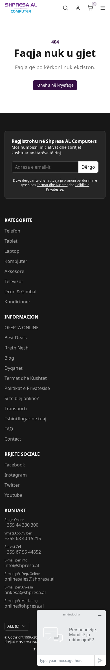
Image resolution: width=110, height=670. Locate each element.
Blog (9, 358)
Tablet (11, 241)
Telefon (12, 231)
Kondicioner (17, 302)
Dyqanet (14, 368)
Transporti (16, 408)
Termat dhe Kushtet (52, 184)
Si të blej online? (22, 398)
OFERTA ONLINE (22, 327)
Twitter (12, 485)
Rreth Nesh (16, 348)
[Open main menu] (103, 8)
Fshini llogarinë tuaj (25, 419)
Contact (13, 439)
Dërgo (88, 167)
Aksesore (14, 271)
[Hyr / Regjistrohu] (78, 8)
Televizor (14, 281)
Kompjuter (16, 261)
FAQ (9, 429)
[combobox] (17, 626)
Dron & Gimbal (20, 291)
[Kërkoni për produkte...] (65, 8)
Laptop (12, 251)
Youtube (13, 495)
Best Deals (16, 338)
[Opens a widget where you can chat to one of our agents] (71, 638)
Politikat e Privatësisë (27, 388)
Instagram (16, 475)
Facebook (15, 465)
